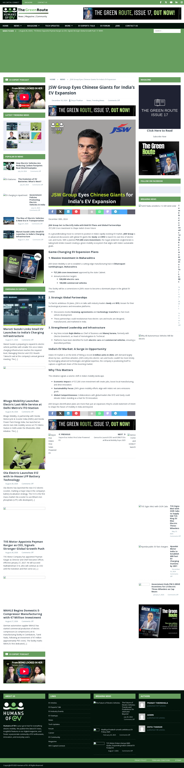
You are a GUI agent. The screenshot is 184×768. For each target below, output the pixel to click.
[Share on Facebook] (52, 211)
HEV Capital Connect (11, 2)
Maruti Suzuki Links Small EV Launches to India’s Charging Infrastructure (30, 234)
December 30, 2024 (59, 100)
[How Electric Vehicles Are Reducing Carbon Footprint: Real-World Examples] (8, 166)
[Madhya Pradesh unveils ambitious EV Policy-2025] (96, 732)
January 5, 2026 (158, 595)
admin (150, 715)
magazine (28, 2)
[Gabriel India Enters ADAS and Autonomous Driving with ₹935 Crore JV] (24, 144)
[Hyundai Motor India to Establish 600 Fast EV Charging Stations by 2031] (153, 546)
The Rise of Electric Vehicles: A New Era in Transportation (30, 219)
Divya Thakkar (77, 100)
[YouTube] (171, 2)
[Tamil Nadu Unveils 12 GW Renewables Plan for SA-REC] (157, 205)
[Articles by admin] (142, 718)
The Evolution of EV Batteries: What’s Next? (29, 180)
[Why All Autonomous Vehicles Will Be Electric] (159, 337)
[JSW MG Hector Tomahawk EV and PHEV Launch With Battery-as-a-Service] (12, 144)
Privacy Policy (140, 760)
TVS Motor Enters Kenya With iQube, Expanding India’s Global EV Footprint (120, 745)
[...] (16, 359)
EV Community (54, 737)
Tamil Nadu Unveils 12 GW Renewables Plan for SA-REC (179, 243)
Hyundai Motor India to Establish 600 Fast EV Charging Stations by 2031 (174, 556)
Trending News (98, 100)
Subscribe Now (159, 136)
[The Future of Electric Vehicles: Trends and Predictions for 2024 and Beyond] (107, 702)
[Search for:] (167, 31)
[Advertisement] (92, 53)
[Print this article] (92, 211)
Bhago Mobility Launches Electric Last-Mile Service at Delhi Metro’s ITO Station (22, 404)
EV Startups (53, 715)
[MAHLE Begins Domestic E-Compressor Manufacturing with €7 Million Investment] (24, 135)
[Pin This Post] (76, 211)
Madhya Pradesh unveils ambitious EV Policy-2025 (117, 730)
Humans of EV (22, 765)
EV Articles (52, 703)
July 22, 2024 (35, 208)
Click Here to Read (160, 130)
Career (51, 733)
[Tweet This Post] (60, 211)
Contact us (42, 2)
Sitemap (178, 760)
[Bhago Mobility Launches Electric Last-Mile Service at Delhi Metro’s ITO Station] (24, 127)
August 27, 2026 (11, 621)
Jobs (117, 25)
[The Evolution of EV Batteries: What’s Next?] (9, 179)
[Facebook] (160, 2)
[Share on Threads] (131, 211)
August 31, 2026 (23, 240)
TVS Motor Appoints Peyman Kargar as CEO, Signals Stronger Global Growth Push (23, 545)
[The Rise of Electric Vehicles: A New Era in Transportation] (8, 221)
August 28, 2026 (11, 412)
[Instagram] (181, 2)
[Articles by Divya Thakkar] (142, 730)
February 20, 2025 (109, 735)
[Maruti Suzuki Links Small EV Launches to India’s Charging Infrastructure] (12, 127)
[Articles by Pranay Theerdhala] (142, 706)
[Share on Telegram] (115, 211)
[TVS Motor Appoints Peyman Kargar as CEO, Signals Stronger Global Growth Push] (12, 135)
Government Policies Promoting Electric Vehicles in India (37, 200)
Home (5, 25)
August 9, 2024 (23, 224)
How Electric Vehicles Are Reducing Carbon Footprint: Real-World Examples (29, 165)
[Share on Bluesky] (123, 211)
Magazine (32, 25)
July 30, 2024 (128, 717)
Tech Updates (54, 724)
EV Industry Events (56, 711)
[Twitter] (166, 2)
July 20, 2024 (24, 185)
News (16, 25)
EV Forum (105, 25)
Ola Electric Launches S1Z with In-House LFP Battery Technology (21, 476)
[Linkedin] (176, 2)
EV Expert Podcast (19, 80)
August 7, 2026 (113, 751)
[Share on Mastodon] (108, 211)
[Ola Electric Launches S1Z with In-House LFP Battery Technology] (36, 127)
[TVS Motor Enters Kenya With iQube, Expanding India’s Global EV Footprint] (99, 746)
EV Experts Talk (86, 25)
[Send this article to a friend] (84, 211)
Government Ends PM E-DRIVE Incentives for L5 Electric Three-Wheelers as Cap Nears (166, 588)
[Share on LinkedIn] (68, 211)
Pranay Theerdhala (157, 703)
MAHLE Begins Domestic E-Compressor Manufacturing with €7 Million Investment (22, 614)
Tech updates (52, 25)
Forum (51, 728)
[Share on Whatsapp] (100, 211)
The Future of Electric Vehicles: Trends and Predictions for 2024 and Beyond (128, 708)
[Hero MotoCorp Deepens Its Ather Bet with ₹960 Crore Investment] (36, 144)
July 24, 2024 (22, 171)
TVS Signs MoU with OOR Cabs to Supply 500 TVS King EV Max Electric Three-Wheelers (174, 517)
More (67, 25)
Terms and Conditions (161, 760)
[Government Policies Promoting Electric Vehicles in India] (15, 195)
